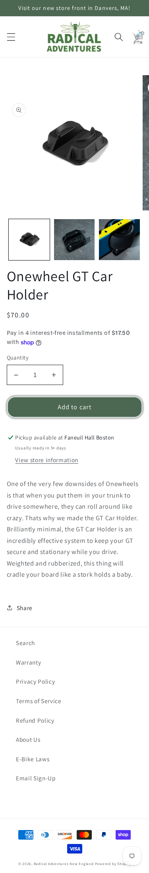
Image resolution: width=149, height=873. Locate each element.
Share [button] (25, 608)
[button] (10, 36)
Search (25, 643)
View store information (46, 460)
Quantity (18, 357)
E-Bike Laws (32, 759)
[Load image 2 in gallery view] (74, 239)
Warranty (28, 662)
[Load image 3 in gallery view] (119, 239)
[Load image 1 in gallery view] (29, 239)
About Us (28, 739)
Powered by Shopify (113, 863)
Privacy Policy (35, 681)
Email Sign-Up (36, 778)
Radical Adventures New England (64, 863)
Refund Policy (35, 720)
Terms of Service (39, 701)
